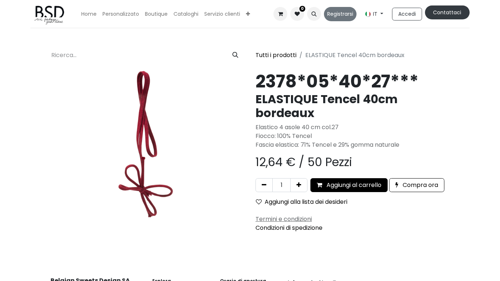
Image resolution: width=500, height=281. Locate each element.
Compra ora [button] (419, 185)
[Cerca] (235, 55)
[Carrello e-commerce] (280, 14)
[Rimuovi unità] (264, 185)
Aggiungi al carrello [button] (353, 185)
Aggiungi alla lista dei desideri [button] (306, 202)
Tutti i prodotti (275, 55)
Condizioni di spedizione (288, 228)
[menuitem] (89, 14)
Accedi (407, 14)
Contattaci (447, 12)
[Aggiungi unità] (298, 185)
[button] (314, 14)
